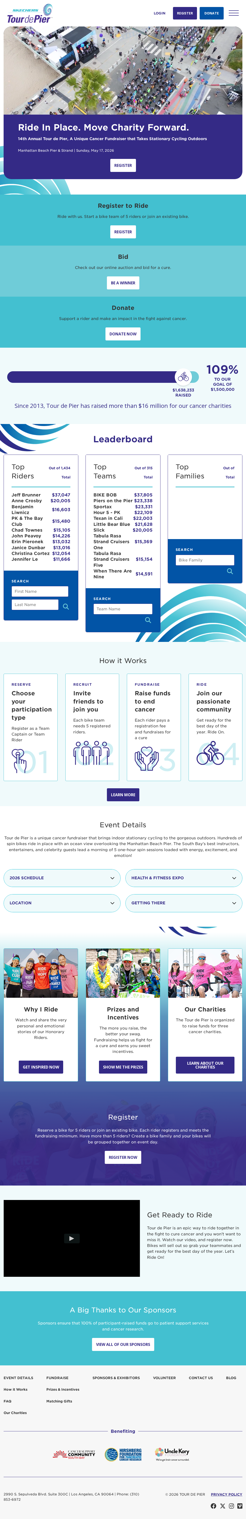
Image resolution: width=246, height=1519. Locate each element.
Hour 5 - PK (106, 512)
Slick (99, 530)
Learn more (123, 794)
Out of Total (228, 472)
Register (185, 13)
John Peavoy (26, 535)
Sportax (102, 506)
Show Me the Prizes (123, 1067)
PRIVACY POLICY (226, 1494)
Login (160, 13)
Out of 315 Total (144, 472)
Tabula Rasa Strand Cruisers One (111, 541)
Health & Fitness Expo (157, 878)
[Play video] (72, 1238)
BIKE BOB (105, 494)
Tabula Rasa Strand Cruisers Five (111, 559)
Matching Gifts (59, 1401)
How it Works (15, 1389)
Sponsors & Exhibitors (116, 1378)
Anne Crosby (27, 500)
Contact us (201, 1378)
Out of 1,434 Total (59, 472)
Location (20, 903)
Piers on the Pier (113, 500)
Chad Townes (27, 530)
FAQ (7, 1401)
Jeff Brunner (26, 494)
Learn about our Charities (205, 1065)
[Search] (66, 607)
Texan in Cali (108, 518)
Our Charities (15, 1413)
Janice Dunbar (28, 547)
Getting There (148, 903)
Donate (211, 13)
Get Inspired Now (41, 1067)
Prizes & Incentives (62, 1389)
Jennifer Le (25, 559)
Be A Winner (123, 283)
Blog (231, 1378)
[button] (234, 13)
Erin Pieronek (27, 541)
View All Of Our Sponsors (123, 1344)
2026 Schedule (27, 878)
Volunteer (164, 1378)
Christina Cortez (31, 553)
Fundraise (57, 1378)
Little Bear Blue (111, 524)
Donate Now (123, 334)
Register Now (123, 1157)
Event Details (18, 1378)
